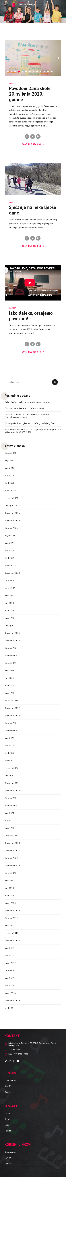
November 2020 (12, 903)
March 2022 (10, 813)
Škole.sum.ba (10, 1133)
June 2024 (9, 648)
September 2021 (13, 858)
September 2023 (13, 708)
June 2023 (9, 723)
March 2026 (10, 543)
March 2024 (10, 671)
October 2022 (11, 776)
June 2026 (9, 521)
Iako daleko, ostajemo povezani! (31, 369)
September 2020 (13, 918)
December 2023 (12, 686)
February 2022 (11, 821)
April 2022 (9, 806)
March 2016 (10, 1046)
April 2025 (9, 611)
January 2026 (11, 558)
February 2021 (11, 888)
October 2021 (11, 851)
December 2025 (12, 566)
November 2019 (12, 963)
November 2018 (12, 993)
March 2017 (10, 1016)
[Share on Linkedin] (38, 189)
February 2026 (11, 551)
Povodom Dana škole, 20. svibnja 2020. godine (30, 147)
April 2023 (9, 738)
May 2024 (9, 656)
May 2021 (9, 873)
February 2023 (11, 753)
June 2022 (9, 791)
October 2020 (11, 911)
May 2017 (9, 1008)
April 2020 (9, 948)
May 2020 (9, 941)
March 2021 (10, 881)
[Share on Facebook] (27, 189)
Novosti (13, 136)
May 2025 (9, 603)
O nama (8, 1166)
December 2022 (12, 761)
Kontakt (8, 1145)
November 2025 (12, 573)
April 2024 (9, 663)
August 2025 (10, 588)
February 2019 (11, 986)
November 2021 (12, 843)
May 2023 (9, 731)
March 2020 (10, 956)
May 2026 (9, 528)
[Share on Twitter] (32, 189)
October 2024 (11, 633)
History (7, 1172)
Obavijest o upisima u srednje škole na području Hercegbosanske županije (27, 469)
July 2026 (9, 513)
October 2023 (11, 701)
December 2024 (12, 626)
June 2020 (9, 933)
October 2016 (11, 1023)
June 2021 (9, 866)
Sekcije (8, 1178)
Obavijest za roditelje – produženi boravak (24, 461)
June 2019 (9, 978)
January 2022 (11, 828)
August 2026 (10, 506)
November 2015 (12, 1053)
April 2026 (9, 536)
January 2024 (11, 678)
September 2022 (13, 783)
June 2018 (9, 1001)
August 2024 (10, 641)
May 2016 (9, 1038)
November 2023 (12, 693)
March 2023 (10, 746)
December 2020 (12, 896)
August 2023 (10, 716)
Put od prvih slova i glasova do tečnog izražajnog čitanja (30, 476)
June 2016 (9, 1031)
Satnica (8, 1184)
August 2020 (10, 926)
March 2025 (10, 618)
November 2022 (12, 768)
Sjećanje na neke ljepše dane (32, 263)
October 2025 (11, 581)
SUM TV (8, 1139)
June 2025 (9, 596)
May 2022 (9, 798)
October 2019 (11, 971)
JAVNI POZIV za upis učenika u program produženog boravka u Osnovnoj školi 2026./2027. (33, 484)
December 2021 (12, 836)
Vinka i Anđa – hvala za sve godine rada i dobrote (28, 455)
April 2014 (9, 1061)
